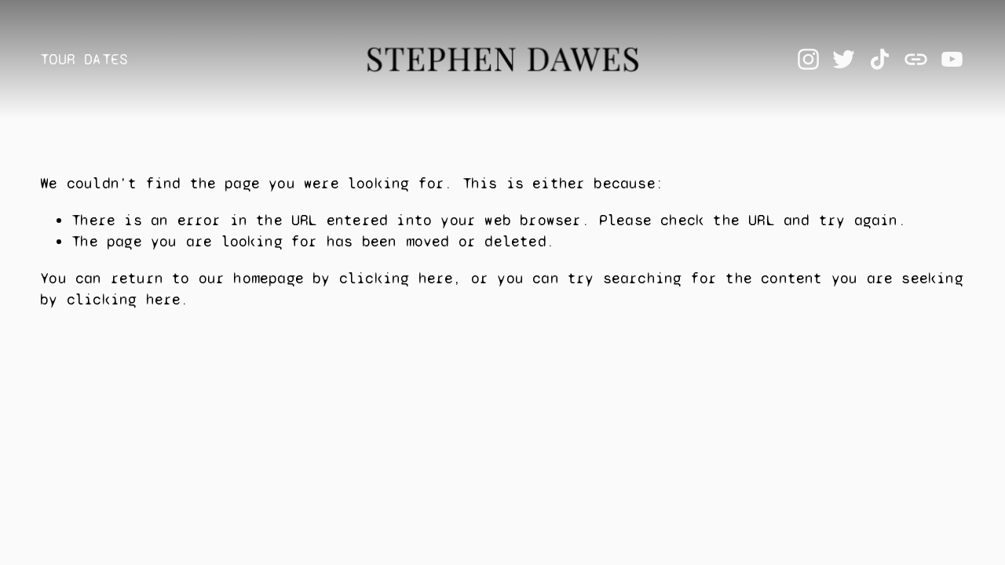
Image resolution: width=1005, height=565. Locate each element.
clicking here (396, 278)
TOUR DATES (84, 59)
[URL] (916, 59)
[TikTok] (880, 59)
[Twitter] (844, 59)
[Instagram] (808, 59)
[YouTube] (952, 59)
